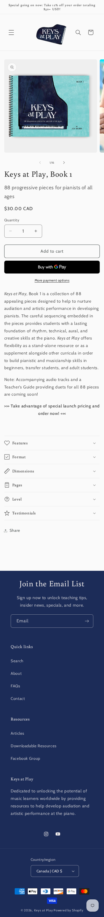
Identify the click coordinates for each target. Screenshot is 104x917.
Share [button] (15, 530)
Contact (18, 698)
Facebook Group (25, 758)
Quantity (11, 220)
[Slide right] (64, 162)
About (16, 673)
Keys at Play (43, 910)
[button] (11, 32)
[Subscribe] (87, 620)
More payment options (52, 280)
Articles (17, 733)
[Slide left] (40, 162)
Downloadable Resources (34, 745)
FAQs (15, 686)
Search (17, 660)
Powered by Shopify (68, 910)
